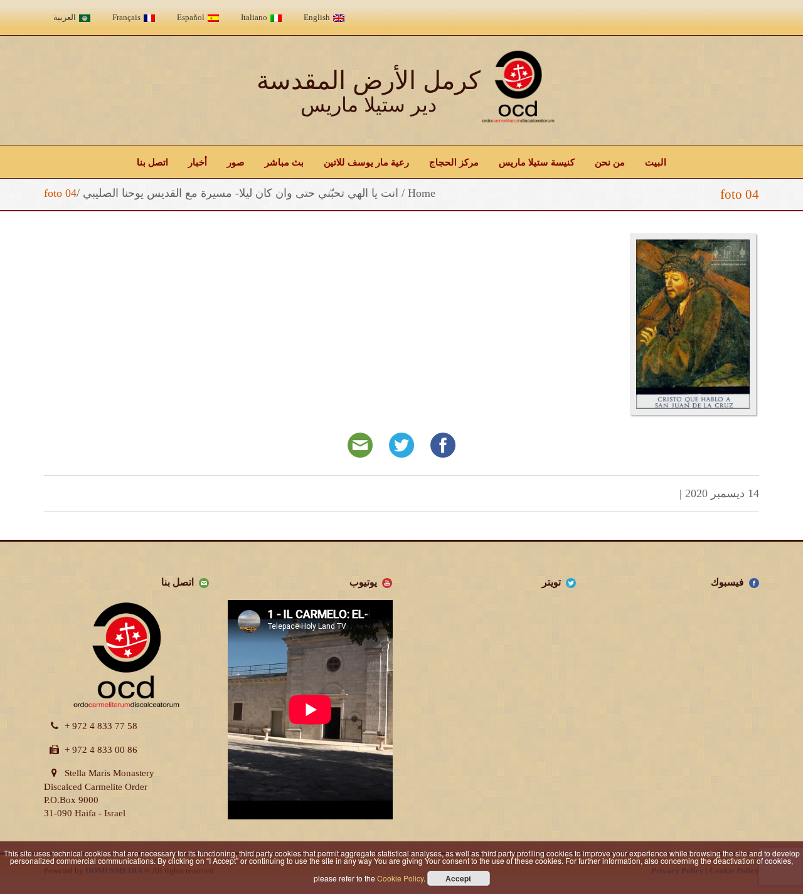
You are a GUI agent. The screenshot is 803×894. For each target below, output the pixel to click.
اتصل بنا (152, 161)
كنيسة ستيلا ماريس (537, 161)
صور (236, 161)
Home (421, 193)
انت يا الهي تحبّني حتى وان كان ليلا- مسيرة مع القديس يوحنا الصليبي (240, 193)
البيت (655, 161)
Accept (458, 878)
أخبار (197, 161)
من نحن (610, 161)
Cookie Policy (400, 878)
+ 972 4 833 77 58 (101, 726)
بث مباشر (284, 161)
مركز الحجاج (454, 161)
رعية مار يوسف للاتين (366, 161)
